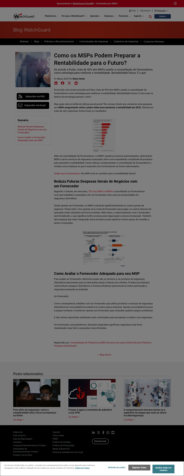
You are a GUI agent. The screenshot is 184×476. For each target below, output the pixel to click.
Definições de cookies (116, 467)
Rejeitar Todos (139, 467)
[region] (92, 468)
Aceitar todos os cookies (163, 469)
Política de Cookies (82, 468)
